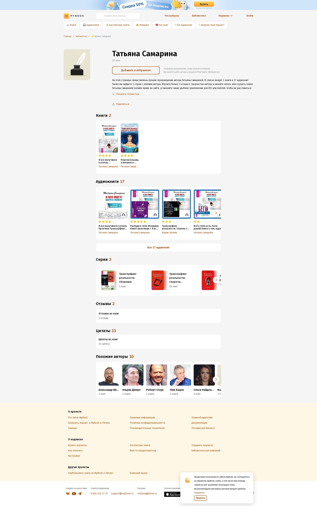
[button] (216, 213)
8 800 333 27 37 (99, 493)
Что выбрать (172, 15)
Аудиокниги (92, 25)
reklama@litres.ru (147, 493)
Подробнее (199, 493)
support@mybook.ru (122, 493)
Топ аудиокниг (184, 25)
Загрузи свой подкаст (212, 25)
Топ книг (163, 25)
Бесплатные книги (119, 25)
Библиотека (199, 15)
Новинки (144, 25)
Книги (73, 25)
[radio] (100, 155)
